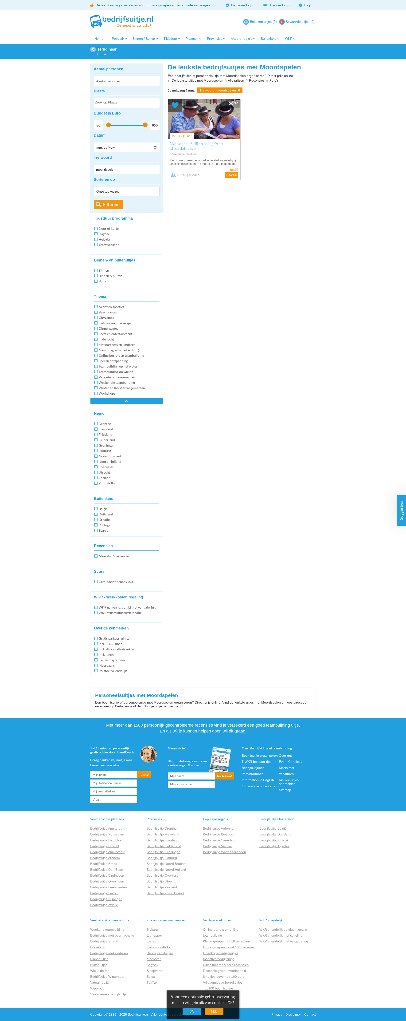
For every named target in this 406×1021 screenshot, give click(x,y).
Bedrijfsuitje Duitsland (275, 834)
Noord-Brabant (110, 456)
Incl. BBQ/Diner (110, 644)
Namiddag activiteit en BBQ (119, 350)
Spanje (103, 530)
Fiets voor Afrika (159, 947)
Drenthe (105, 424)
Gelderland (107, 440)
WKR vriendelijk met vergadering (283, 941)
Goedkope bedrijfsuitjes (220, 953)
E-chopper (154, 935)
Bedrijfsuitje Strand (104, 941)
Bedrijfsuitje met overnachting (112, 935)
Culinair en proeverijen (116, 323)
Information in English (258, 780)
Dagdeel (105, 234)
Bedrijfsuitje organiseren (260, 755)
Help (307, 5)
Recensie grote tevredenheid (224, 971)
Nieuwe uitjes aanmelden (289, 782)
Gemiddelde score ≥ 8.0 (116, 582)
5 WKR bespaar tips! (257, 762)
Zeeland (104, 478)
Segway (152, 965)
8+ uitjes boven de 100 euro (224, 976)
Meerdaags (107, 665)
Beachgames (108, 312)
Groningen (106, 445)
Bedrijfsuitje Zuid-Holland (165, 893)
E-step (151, 941)
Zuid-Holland (108, 483)
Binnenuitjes (99, 959)
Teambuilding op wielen (116, 372)
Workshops (107, 393)
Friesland (105, 434)
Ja (192, 1011)
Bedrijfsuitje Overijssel (163, 875)
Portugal (105, 525)
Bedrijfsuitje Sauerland (219, 840)
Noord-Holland (110, 461)
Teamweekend (109, 245)
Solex (151, 976)
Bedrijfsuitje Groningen (107, 881)
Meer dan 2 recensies (114, 556)
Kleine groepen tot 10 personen (226, 941)
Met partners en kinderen (117, 345)
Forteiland (97, 947)
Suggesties (401, 510)
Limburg (105, 451)
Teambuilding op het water (118, 366)
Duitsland (106, 514)
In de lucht (106, 339)
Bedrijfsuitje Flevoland (163, 834)
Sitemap (285, 790)
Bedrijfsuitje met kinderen (109, 953)
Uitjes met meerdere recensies (226, 965)
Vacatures (286, 774)
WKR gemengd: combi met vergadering (127, 607)
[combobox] (127, 103)
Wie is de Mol (100, 971)
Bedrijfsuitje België (273, 828)
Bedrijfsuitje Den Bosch (107, 869)
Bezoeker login (241, 5)
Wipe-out (97, 988)
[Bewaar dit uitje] (175, 105)
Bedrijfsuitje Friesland (163, 840)
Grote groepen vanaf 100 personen (229, 947)
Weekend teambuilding (107, 929)
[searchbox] (126, 103)
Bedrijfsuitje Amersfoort (107, 852)
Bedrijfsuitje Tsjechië (274, 846)
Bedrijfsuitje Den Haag (106, 840)
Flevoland (106, 429)
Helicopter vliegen (160, 953)
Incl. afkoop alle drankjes (117, 649)
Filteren (110, 204)
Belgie (103, 509)
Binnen (104, 270)
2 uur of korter (109, 228)
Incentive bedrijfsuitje (218, 959)
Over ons (286, 755)
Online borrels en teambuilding (121, 355)
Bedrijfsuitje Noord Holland (166, 869)
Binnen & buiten (110, 276)
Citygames (106, 318)
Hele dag (105, 239)
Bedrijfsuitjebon (253, 768)
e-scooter (154, 959)
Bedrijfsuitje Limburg (162, 858)
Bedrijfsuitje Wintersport (107, 976)
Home (98, 38)
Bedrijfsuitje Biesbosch (219, 834)
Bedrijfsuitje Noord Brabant (167, 864)
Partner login (278, 5)
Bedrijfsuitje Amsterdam (107, 828)
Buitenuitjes (98, 965)
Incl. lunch (106, 655)
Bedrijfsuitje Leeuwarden (108, 887)
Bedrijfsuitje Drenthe (162, 828)
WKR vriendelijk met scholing (280, 935)
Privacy (276, 1014)
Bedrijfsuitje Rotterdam (107, 834)
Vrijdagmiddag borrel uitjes (222, 982)
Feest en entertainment (115, 334)
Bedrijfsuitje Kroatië (273, 840)
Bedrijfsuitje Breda (103, 864)
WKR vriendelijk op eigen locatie (283, 929)
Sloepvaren (155, 971)
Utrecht (104, 472)
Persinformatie (252, 774)
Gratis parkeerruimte (114, 638)
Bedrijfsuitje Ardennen (219, 828)
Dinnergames (108, 328)
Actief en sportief (111, 307)
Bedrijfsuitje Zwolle (104, 905)
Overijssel (106, 467)
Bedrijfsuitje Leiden (104, 893)
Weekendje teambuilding (117, 382)
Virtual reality (99, 982)
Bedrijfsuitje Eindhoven (107, 875)
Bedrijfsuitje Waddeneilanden (224, 852)
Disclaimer (286, 768)
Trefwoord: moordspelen (218, 90)
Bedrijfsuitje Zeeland (162, 887)
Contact (310, 1014)
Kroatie (104, 520)
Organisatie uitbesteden (259, 786)
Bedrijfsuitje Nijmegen (106, 899)
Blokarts (153, 929)
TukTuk (152, 982)
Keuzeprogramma (112, 660)
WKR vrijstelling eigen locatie (120, 613)
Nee (214, 1011)
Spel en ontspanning (113, 361)
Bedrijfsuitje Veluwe (217, 846)
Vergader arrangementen (117, 377)
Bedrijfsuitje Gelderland (164, 846)
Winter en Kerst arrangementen (122, 388)
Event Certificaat (291, 762)
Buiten (103, 281)
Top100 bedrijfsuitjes (218, 988)
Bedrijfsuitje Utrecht (104, 846)
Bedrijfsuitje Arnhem (105, 858)
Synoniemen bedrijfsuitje (108, 994)
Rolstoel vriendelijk (113, 671)
